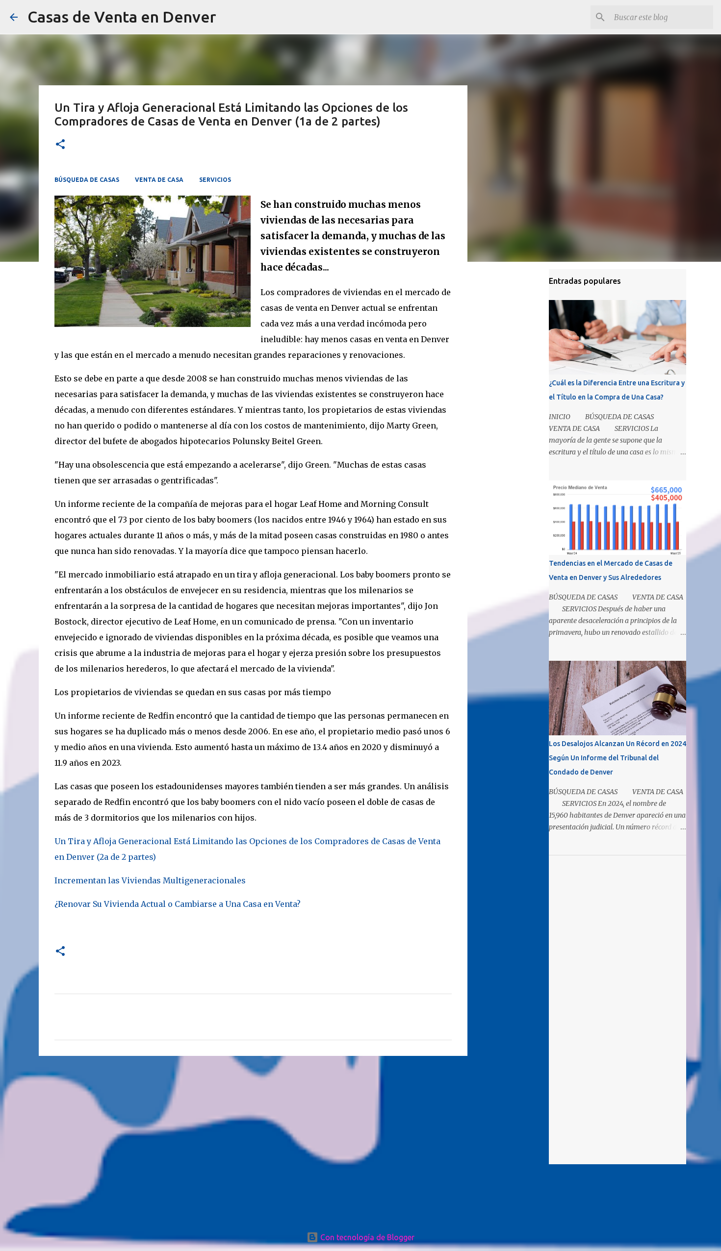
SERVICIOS (215, 179)
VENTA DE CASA (159, 179)
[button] (60, 144)
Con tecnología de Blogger (366, 1237)
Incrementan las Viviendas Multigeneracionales (150, 880)
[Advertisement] (253, 1139)
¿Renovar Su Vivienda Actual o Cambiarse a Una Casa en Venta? (177, 904)
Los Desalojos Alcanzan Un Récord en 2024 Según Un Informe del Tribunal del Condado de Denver (617, 758)
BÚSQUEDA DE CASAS (86, 179)
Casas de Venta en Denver (121, 16)
